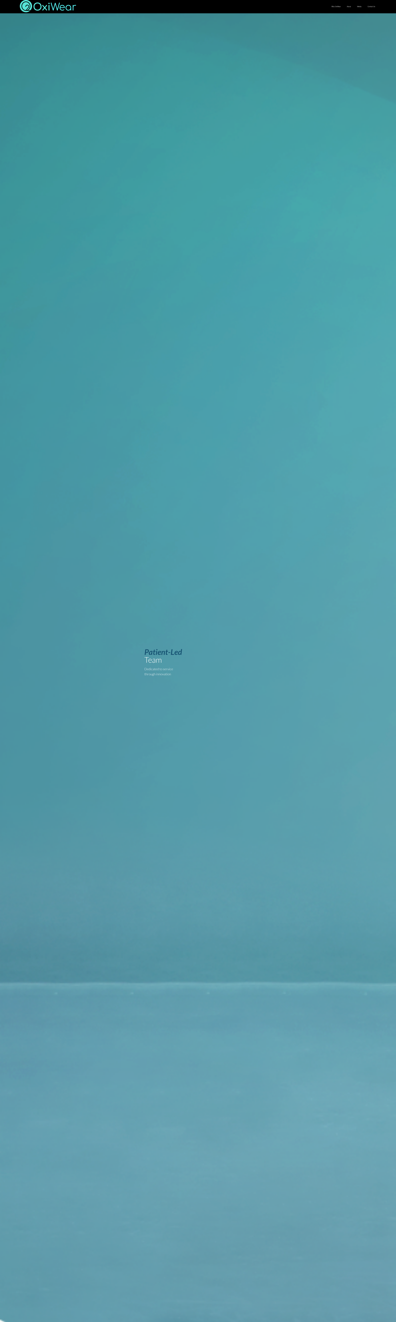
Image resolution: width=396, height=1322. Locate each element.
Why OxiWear (336, 7)
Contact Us (371, 7)
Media (359, 7)
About (349, 7)
